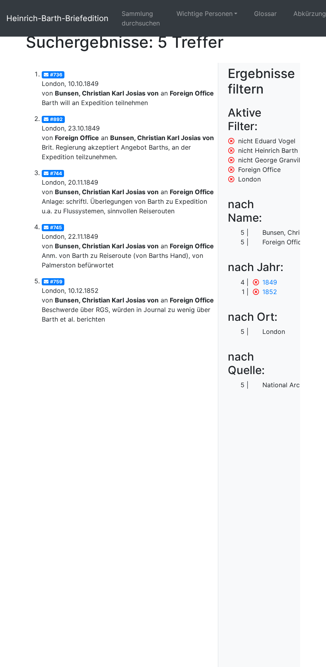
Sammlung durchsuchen (141, 18)
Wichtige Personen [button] (205, 14)
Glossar (265, 14)
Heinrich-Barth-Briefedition (57, 18)
